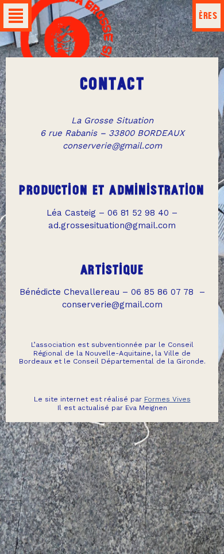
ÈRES (208, 15)
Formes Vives (167, 399)
